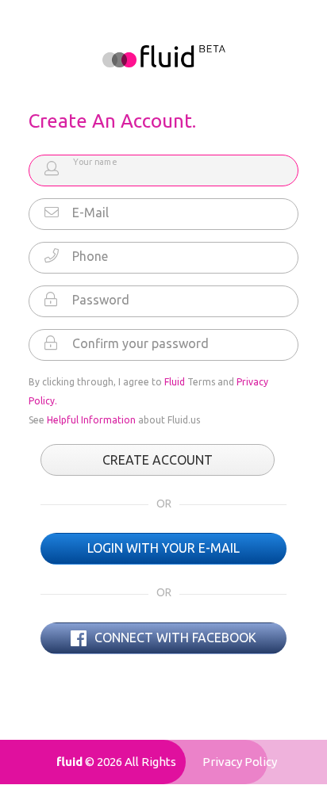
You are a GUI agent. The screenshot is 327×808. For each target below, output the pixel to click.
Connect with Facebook (173, 637)
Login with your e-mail (163, 548)
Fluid (174, 382)
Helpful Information (91, 420)
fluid (69, 761)
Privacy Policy (239, 761)
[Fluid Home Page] (163, 56)
